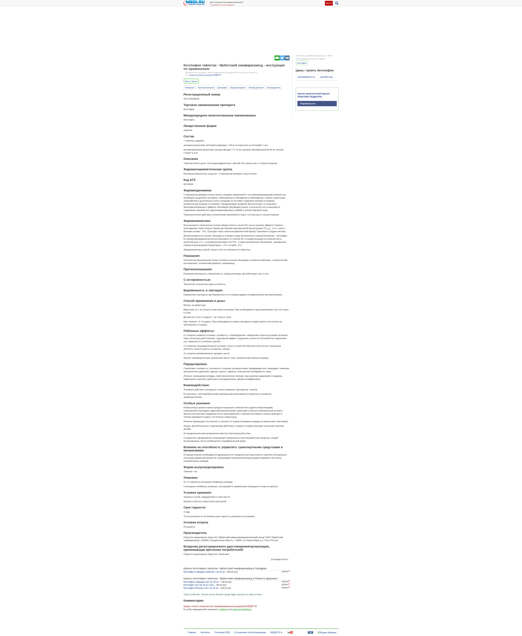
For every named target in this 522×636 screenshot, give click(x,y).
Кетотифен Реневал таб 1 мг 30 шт (201, 587)
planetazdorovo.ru (306, 76)
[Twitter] (282, 59)
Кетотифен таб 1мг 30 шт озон (199, 584)
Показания (189, 87)
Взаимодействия (256, 87)
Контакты (205, 632)
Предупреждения (238, 87)
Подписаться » (308, 103)
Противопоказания (206, 87)
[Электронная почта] (276, 59)
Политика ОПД (222, 632)
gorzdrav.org (327, 76)
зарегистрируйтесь (241, 609)
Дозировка (222, 87)
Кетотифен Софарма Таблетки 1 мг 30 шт (204, 571)
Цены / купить (191, 81)
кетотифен (302, 62)
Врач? (329, 3)
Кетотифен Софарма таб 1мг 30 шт (201, 581)
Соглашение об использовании (222, 5)
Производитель (274, 87)
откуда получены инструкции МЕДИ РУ (205, 75)
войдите (223, 609)
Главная (192, 632)
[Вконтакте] (287, 59)
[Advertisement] (261, 33)
